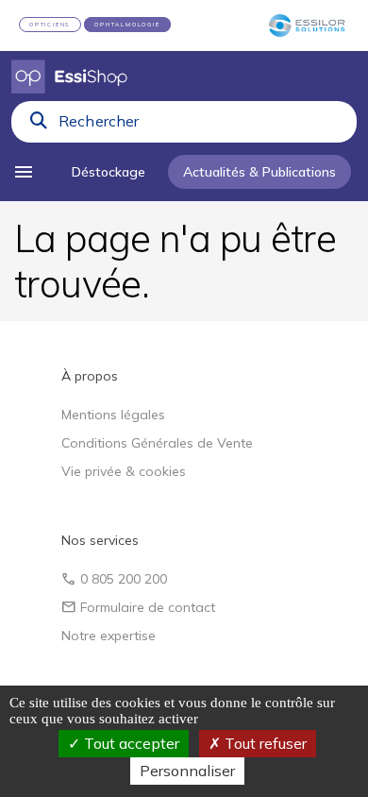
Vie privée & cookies (123, 471)
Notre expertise (108, 635)
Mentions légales (113, 414)
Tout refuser (264, 743)
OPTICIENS (50, 24)
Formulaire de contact (138, 607)
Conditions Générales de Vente (157, 442)
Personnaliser (187, 770)
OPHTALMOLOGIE (126, 24)
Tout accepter (129, 743)
